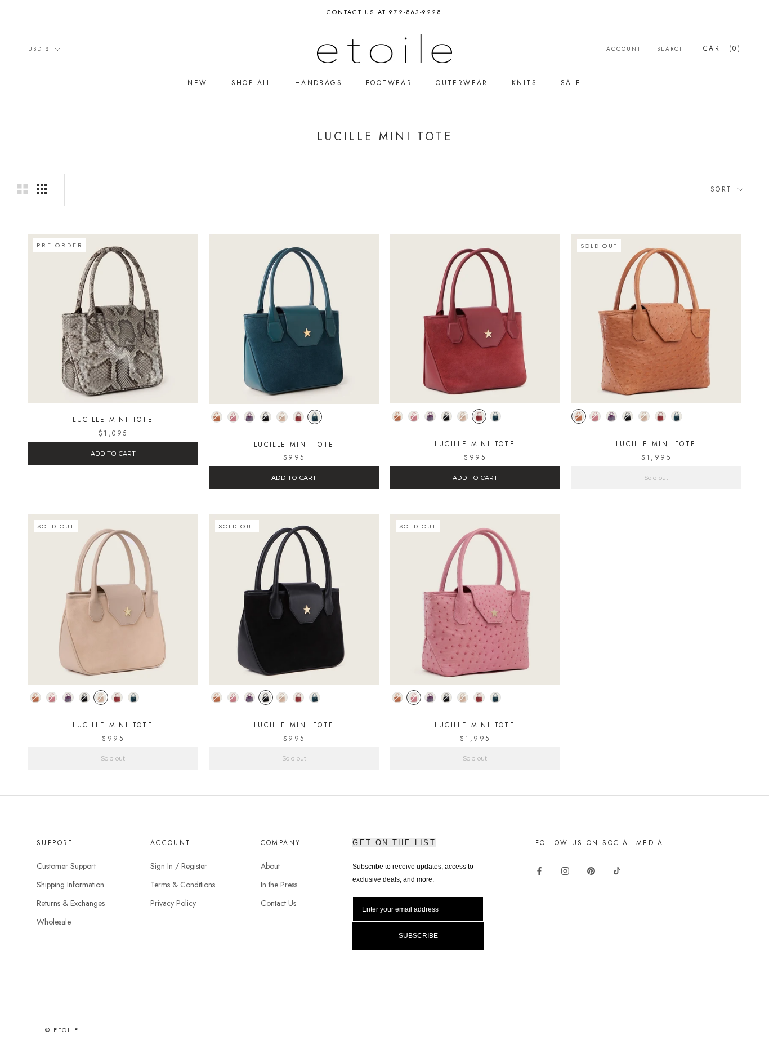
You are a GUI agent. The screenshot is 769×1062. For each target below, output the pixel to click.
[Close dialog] (590, 436)
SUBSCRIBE (491, 588)
